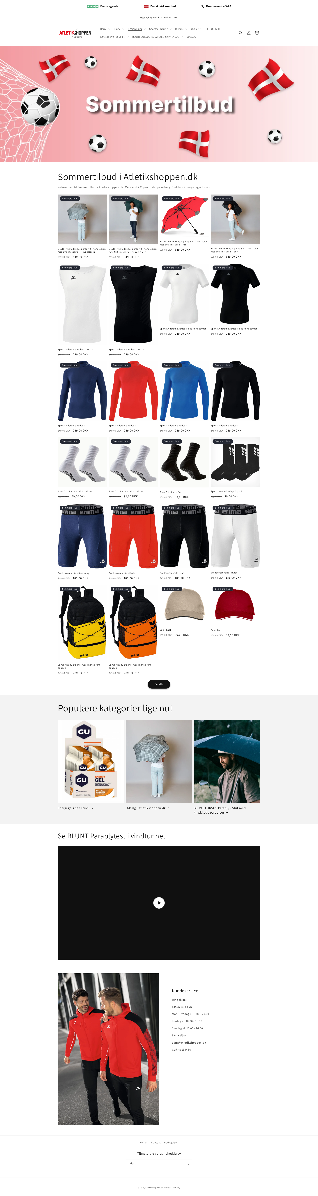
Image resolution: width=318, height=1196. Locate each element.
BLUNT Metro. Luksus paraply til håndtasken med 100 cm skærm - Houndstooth (82, 250)
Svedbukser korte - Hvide (224, 572)
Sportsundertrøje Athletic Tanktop (76, 349)
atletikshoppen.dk (154, 1187)
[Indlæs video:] (159, 903)
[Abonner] (188, 1163)
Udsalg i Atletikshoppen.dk (146, 808)
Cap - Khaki (166, 629)
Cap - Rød (216, 630)
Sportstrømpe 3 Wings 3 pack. (227, 491)
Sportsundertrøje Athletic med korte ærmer (183, 328)
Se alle (159, 684)
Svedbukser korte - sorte (173, 573)
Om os (144, 1142)
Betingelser (171, 1142)
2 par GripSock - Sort (171, 492)
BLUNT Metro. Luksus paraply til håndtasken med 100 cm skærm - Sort (235, 250)
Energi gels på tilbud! (73, 808)
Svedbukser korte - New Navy (73, 573)
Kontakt (156, 1142)
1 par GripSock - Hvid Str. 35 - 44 (75, 491)
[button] (105, 29)
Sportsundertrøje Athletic (71, 425)
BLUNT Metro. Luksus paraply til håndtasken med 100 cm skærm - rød (184, 243)
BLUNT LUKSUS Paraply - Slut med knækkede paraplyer (220, 810)
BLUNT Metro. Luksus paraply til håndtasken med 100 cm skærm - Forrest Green (133, 250)
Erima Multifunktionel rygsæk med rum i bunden (79, 666)
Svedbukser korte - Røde (122, 573)
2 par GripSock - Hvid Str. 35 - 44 (126, 491)
